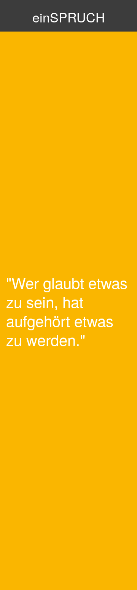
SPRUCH (68, 17)
